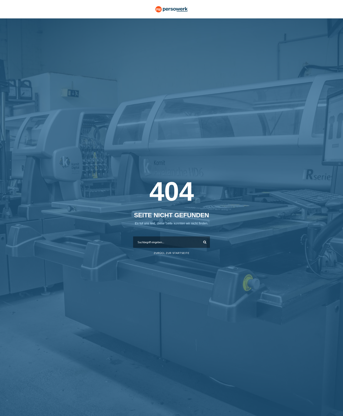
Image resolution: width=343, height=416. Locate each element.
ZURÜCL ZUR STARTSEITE (171, 253)
